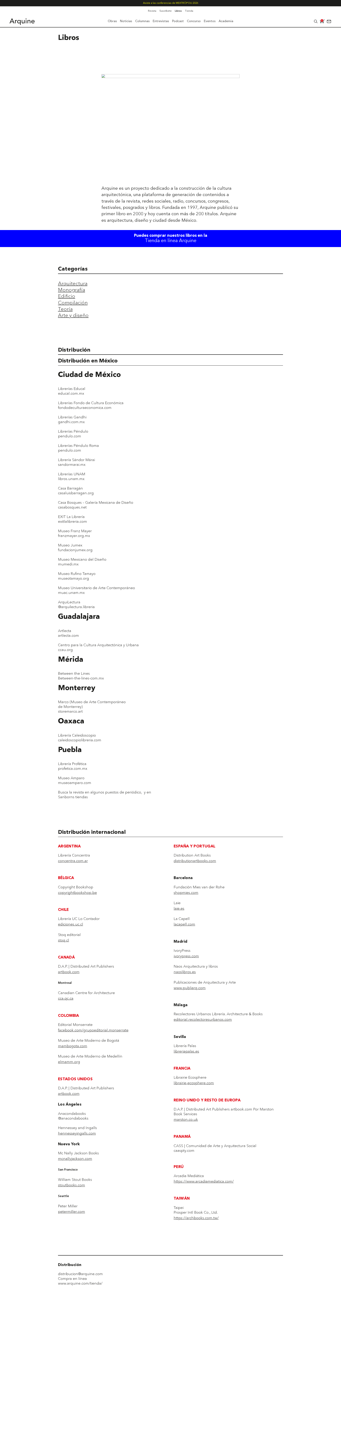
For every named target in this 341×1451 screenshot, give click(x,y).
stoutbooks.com (71, 1185)
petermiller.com (71, 1211)
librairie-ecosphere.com (194, 1082)
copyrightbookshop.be (77, 892)
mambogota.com (72, 1045)
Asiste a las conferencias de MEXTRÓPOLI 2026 (170, 3)
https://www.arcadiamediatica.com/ (204, 1181)
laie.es (179, 908)
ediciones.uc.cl (70, 924)
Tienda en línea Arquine (170, 241)
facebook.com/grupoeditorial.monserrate (93, 1030)
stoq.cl (63, 940)
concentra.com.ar (73, 860)
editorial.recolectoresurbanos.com (203, 1019)
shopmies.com (186, 892)
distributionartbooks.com (195, 860)
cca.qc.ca (65, 998)
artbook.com (69, 971)
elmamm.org (69, 1061)
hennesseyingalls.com (77, 1133)
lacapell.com (184, 924)
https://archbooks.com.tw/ (196, 1217)
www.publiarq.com (190, 987)
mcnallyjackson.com (75, 1158)
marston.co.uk (186, 1119)
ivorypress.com (186, 956)
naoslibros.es (185, 971)
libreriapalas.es (186, 1051)
